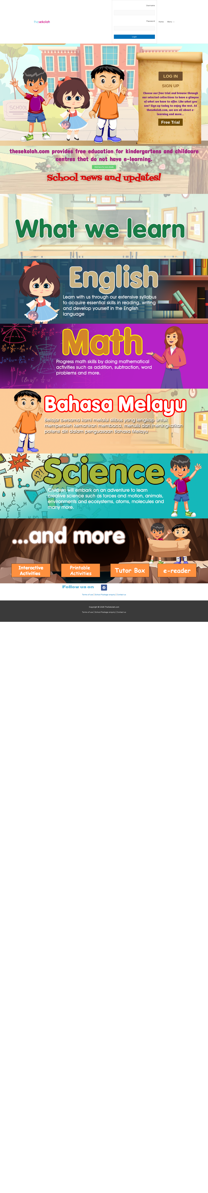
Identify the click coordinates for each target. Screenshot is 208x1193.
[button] (171, 76)
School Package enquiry (105, 594)
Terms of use (87, 594)
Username (150, 5)
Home (161, 22)
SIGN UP (170, 85)
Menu (169, 22)
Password (150, 21)
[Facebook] (104, 588)
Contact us (121, 594)
